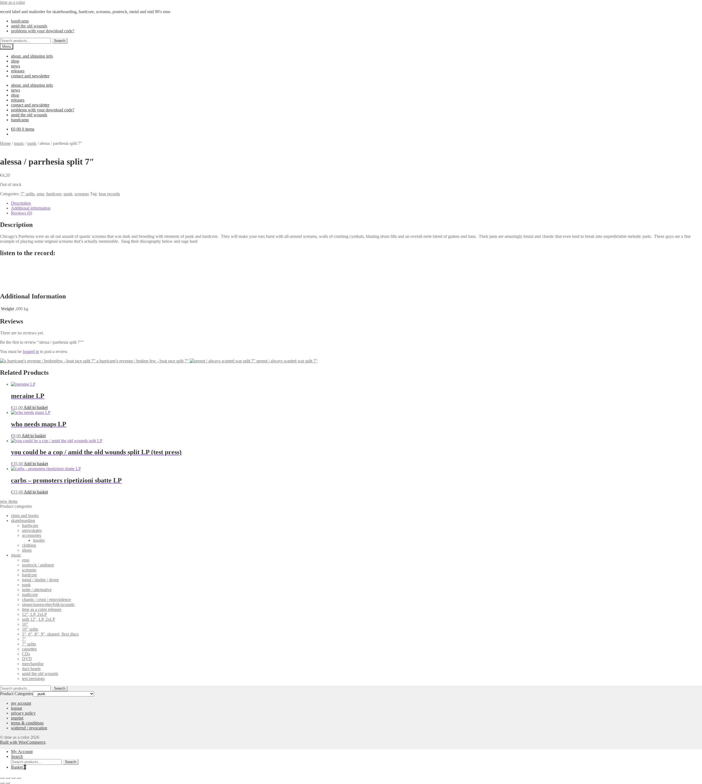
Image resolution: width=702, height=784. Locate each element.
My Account (22, 751)
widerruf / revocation (29, 728)
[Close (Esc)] (18, 778)
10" (25, 624)
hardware (30, 525)
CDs (26, 654)
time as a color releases (41, 609)
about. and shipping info (32, 56)
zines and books (25, 515)
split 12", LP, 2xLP (38, 619)
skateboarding (23, 520)
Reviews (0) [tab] (21, 213)
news (15, 66)
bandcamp (20, 21)
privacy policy (23, 713)
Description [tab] (21, 203)
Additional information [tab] (30, 208)
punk (31, 143)
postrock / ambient (38, 565)
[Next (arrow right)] (7, 783)
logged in (31, 351)
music (19, 143)
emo (40, 193)
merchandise (33, 663)
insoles (39, 540)
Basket (18, 767)
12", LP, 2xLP (34, 614)
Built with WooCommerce (23, 742)
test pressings (33, 678)
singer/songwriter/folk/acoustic (48, 604)
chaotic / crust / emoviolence (46, 599)
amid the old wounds (29, 26)
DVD (27, 658)
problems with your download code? (42, 31)
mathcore (30, 594)
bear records (109, 193)
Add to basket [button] (36, 407)
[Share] (13, 778)
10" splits (30, 629)
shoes (27, 550)
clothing (29, 545)
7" (24, 639)
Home (5, 143)
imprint (17, 718)
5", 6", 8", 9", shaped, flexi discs (50, 634)
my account (21, 703)
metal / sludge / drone (40, 579)
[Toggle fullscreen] (7, 778)
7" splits (28, 193)
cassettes (29, 649)
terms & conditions (27, 723)
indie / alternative (37, 589)
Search (59, 41)
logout (16, 708)
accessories (31, 535)
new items (9, 501)
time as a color (12, 2)
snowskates (32, 530)
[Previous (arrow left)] (2, 783)
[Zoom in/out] (2, 778)
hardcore (53, 193)
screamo (82, 193)
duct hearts (31, 668)
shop (15, 61)
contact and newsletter (30, 76)
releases (17, 71)
